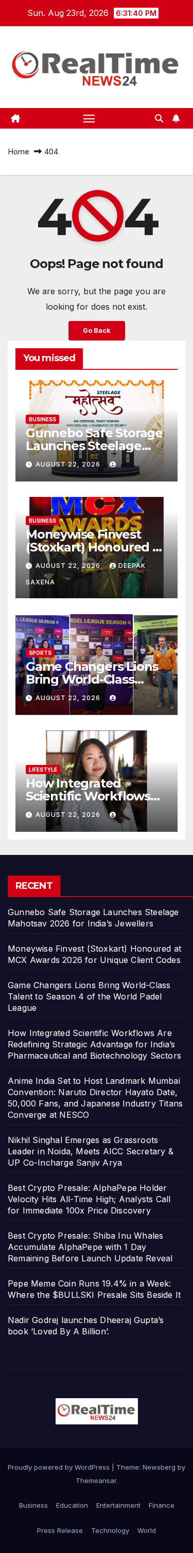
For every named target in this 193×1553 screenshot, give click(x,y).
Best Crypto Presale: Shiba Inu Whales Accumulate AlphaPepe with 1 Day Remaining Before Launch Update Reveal (90, 1246)
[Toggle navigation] (89, 118)
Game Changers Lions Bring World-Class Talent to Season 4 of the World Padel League (89, 996)
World (146, 1530)
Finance (161, 1505)
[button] (159, 118)
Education (72, 1505)
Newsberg (159, 1467)
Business (42, 419)
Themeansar (96, 1480)
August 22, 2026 (69, 464)
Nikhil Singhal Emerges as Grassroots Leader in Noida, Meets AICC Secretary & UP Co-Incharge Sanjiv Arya (90, 1151)
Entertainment (118, 1505)
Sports (40, 653)
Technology (110, 1530)
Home (18, 151)
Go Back (97, 330)
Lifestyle (43, 769)
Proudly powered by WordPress (60, 1467)
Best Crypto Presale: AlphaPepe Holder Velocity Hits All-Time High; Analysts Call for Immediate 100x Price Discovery (89, 1199)
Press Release (60, 1530)
